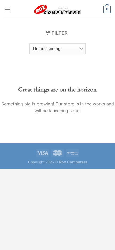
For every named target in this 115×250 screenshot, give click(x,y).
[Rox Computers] (57, 9)
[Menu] (7, 9)
